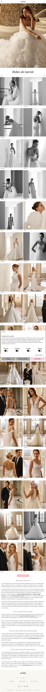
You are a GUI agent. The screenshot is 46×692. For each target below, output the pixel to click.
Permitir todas (38, 358)
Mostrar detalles (38, 355)
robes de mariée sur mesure (18, 595)
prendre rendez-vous (27, 665)
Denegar (8, 358)
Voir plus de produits (23, 575)
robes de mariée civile (34, 638)
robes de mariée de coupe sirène (27, 616)
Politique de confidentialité (27, 690)
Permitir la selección (23, 358)
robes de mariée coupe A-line (24, 594)
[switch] (17, 351)
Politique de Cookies (36, 690)
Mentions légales (18, 690)
